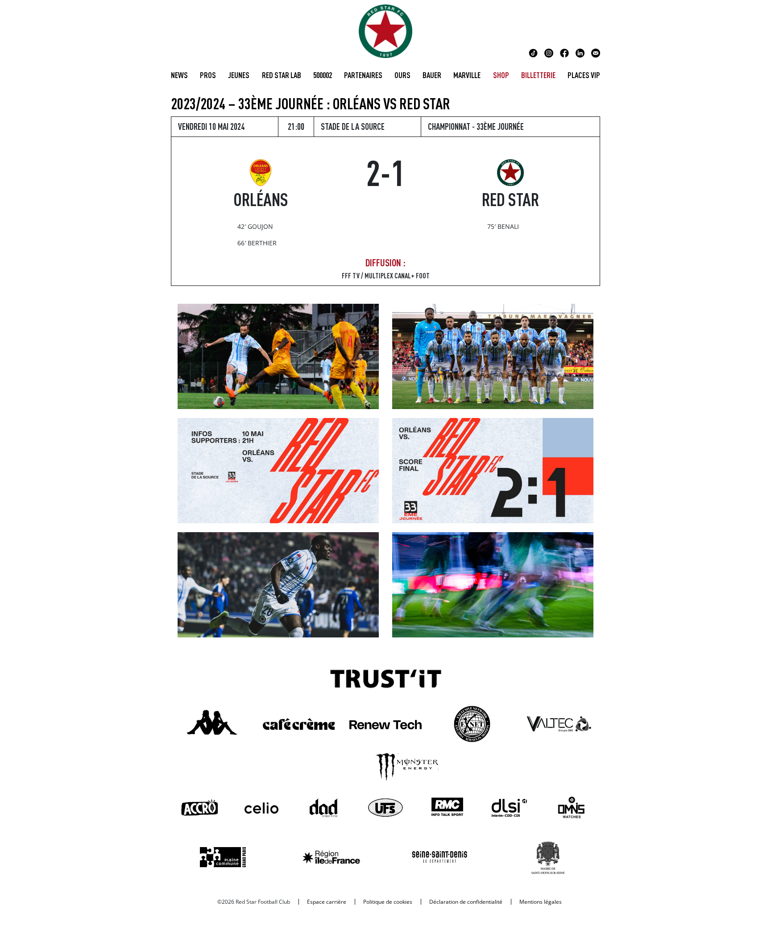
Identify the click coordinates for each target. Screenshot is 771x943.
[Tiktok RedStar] (533, 52)
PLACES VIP (584, 74)
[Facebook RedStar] (564, 52)
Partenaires (363, 74)
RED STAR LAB (281, 74)
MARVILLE (467, 74)
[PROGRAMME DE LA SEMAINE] (492, 583)
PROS (208, 74)
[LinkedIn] (580, 52)
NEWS (179, 74)
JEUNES (238, 74)
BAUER (432, 74)
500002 (322, 74)
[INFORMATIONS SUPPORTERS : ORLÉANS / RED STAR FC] (278, 469)
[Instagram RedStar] (548, 52)
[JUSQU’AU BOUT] (278, 583)
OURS (402, 74)
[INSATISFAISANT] (492, 355)
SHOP (501, 74)
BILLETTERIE (538, 74)
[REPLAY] (278, 355)
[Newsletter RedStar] (595, 52)
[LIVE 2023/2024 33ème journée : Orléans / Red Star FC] (492, 469)
